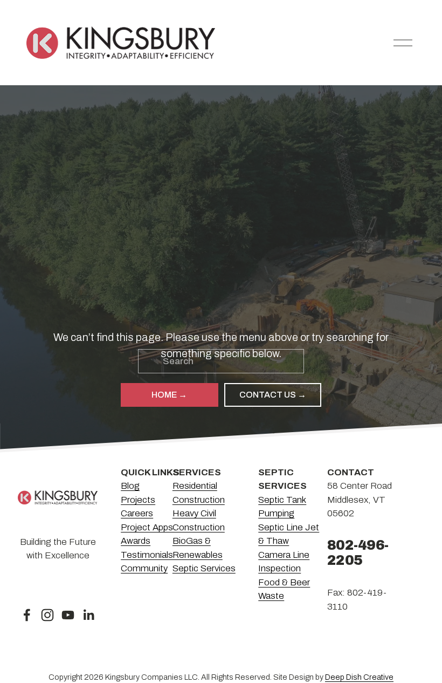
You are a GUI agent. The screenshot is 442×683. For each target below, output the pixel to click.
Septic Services (204, 568)
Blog (130, 486)
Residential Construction (198, 492)
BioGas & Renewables (197, 547)
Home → (169, 394)
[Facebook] (26, 615)
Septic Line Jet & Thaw (288, 534)
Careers (137, 513)
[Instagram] (47, 615)
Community (144, 568)
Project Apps (147, 527)
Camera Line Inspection (283, 561)
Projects (138, 500)
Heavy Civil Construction (198, 520)
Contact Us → (272, 394)
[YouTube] (67, 615)
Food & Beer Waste (284, 589)
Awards (135, 541)
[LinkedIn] (88, 615)
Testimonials (147, 555)
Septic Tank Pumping (282, 506)
